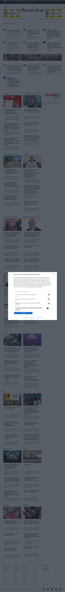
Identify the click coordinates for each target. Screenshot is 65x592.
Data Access (32, 317)
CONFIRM (23, 313)
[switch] (48, 294)
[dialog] (32, 296)
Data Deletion (25, 317)
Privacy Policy (39, 317)
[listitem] (32, 291)
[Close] (54, 274)
